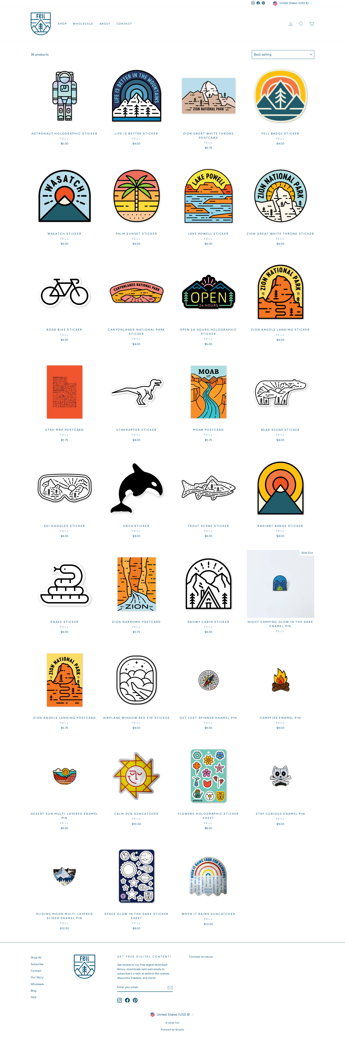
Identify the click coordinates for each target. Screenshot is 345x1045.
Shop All (36, 957)
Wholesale (83, 23)
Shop (62, 23)
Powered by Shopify (172, 1029)
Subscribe (37, 964)
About (105, 23)
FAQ (33, 997)
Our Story (37, 977)
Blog (34, 990)
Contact (124, 23)
